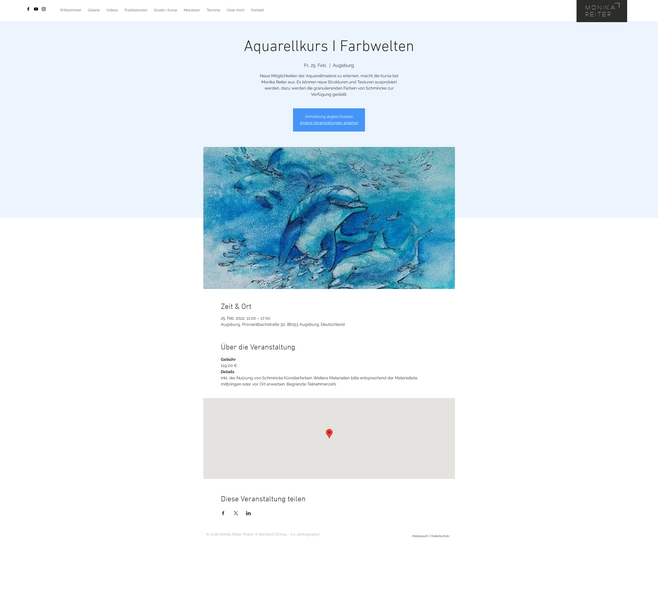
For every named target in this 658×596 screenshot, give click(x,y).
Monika (601, 7)
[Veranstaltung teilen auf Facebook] (223, 513)
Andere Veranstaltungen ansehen (329, 123)
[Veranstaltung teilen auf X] (235, 513)
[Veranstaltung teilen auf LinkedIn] (248, 513)
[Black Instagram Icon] (43, 9)
